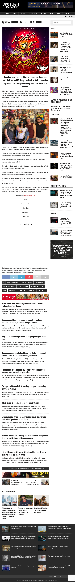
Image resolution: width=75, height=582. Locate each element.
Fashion (43, 13)
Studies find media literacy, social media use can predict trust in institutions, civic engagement (25, 437)
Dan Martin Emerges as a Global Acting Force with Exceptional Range (66, 155)
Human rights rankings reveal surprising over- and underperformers (23, 527)
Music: (52, 28)
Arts (7, 13)
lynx (4, 290)
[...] (41, 314)
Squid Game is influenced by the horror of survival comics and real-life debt (65, 221)
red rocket (32, 290)
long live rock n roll (37, 286)
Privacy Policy (53, 576)
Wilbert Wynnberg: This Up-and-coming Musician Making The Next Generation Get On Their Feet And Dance (9, 513)
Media (51, 13)
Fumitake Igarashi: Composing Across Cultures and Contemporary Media (66, 69)
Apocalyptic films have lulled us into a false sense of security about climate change (66, 232)
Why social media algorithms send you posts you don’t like (24, 337)
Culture (23, 13)
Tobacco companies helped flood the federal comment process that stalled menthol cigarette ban (24, 354)
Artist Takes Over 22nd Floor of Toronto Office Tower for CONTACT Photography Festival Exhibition (66, 144)
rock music (42, 290)
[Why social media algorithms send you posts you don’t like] (6, 568)
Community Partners (58, 186)
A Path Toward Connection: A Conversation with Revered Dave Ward (65, 59)
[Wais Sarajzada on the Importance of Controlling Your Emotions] (25, 500)
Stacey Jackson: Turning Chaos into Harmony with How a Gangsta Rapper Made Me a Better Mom (66, 91)
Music (58, 13)
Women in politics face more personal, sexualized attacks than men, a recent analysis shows (22, 321)
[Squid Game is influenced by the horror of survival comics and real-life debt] (54, 220)
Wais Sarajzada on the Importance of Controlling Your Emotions (25, 511)
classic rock (39, 283)
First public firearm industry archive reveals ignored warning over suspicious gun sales (23, 371)
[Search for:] (62, 22)
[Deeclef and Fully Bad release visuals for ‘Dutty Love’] (41, 500)
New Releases (12, 290)
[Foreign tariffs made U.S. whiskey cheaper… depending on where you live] (42, 548)
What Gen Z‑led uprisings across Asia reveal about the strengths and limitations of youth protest (23, 537)
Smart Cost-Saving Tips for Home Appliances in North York (65, 205)
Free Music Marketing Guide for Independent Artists (66, 34)
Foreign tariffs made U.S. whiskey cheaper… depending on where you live (24, 387)
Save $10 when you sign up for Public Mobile (61, 101)
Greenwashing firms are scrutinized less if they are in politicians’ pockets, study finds (24, 418)
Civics (15, 13)
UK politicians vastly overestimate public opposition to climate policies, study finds (24, 453)
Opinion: (53, 213)
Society (66, 13)
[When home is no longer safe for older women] (42, 558)
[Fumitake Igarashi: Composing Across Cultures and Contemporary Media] (54, 69)
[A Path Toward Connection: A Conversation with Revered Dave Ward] (54, 59)
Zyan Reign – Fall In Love (65, 78)
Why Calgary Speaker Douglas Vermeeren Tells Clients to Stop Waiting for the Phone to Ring (66, 194)
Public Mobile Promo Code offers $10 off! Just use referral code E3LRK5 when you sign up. (60, 108)
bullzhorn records (12, 283)
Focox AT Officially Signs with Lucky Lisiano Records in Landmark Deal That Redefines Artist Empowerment (65, 47)
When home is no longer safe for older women (20, 402)
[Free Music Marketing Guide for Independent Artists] (54, 35)
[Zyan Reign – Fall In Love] (54, 80)
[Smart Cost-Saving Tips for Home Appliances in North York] (54, 205)
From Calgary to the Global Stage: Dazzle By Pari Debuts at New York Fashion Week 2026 (66, 167)
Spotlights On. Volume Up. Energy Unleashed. (66, 177)
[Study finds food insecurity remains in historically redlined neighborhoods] (6, 548)
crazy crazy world (8, 286)
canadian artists (27, 283)
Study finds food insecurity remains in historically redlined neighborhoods (22, 304)
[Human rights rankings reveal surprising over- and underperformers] (6, 529)
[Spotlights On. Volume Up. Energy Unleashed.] (54, 178)
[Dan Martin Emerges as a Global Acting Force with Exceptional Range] (54, 155)
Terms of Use (62, 576)
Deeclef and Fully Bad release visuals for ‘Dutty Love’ (41, 510)
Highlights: (54, 114)
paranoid (22, 290)
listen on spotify (23, 286)
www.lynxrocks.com (29, 196)
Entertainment (33, 13)
